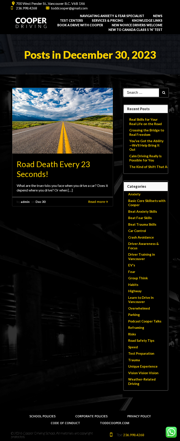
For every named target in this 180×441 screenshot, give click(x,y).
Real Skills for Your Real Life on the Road (145, 121)
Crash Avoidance (141, 237)
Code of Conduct (65, 423)
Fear (131, 272)
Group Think (138, 278)
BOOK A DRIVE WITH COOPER (80, 25)
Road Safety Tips (141, 340)
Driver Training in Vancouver (141, 256)
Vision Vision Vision (143, 373)
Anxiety (134, 194)
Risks (132, 334)
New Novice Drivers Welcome (137, 25)
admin (25, 202)
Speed (133, 347)
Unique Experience (143, 366)
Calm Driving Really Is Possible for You (145, 158)
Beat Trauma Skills (142, 224)
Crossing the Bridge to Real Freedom (146, 132)
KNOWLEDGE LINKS (147, 20)
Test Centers (71, 20)
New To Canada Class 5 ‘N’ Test (135, 30)
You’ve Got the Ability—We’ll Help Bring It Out (146, 145)
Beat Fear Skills (140, 218)
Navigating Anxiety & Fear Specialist (112, 16)
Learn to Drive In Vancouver (141, 300)
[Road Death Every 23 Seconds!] (62, 120)
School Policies (42, 416)
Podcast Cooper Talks (144, 321)
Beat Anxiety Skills (142, 211)
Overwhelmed (139, 308)
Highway (135, 291)
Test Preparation (141, 353)
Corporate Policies (91, 416)
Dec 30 (40, 202)
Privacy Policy (139, 416)
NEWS (157, 16)
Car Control (137, 231)
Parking (134, 315)
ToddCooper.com (114, 423)
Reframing (136, 327)
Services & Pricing (107, 20)
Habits (133, 285)
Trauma (134, 360)
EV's (131, 265)
